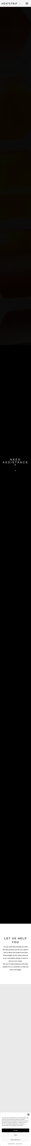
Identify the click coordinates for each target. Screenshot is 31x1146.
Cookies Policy (11, 1143)
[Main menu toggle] (27, 3)
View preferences (15, 1139)
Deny (15, 1135)
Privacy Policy (19, 1143)
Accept (15, 1130)
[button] (28, 1114)
